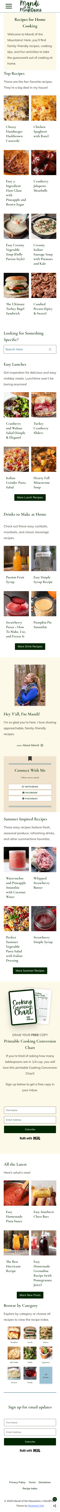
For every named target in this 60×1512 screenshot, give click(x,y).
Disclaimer (45, 1482)
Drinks (30, 1382)
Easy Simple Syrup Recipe (43, 579)
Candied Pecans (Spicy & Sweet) (43, 309)
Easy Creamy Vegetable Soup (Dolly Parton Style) (15, 252)
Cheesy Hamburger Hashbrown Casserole (14, 134)
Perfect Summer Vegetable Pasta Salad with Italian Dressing (14, 949)
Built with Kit (30, 1138)
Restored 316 (36, 1505)
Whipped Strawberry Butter (42, 883)
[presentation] (16, 108)
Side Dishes (14, 1362)
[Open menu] (9, 6)
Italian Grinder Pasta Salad (16, 482)
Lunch (30, 1342)
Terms (32, 1482)
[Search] (50, 349)
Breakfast (14, 1342)
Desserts (14, 1382)
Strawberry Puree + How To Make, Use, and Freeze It (16, 629)
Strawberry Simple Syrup (43, 939)
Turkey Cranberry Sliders (41, 428)
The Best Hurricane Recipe (13, 1266)
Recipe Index (30, 1488)
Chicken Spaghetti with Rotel (41, 131)
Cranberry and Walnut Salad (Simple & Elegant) (15, 430)
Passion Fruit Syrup (15, 579)
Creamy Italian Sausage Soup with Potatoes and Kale (43, 254)
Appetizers (46, 1362)
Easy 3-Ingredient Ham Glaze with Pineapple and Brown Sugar (16, 193)
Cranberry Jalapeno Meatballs (41, 186)
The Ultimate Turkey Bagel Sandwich (15, 309)
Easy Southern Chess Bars (44, 1214)
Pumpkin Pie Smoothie (43, 624)
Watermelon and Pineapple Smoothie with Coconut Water (16, 887)
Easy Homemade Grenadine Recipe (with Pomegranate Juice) (43, 1273)
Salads (30, 1362)
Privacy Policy (17, 1482)
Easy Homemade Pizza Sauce (14, 1216)
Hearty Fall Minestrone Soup (42, 482)
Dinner (46, 1342)
